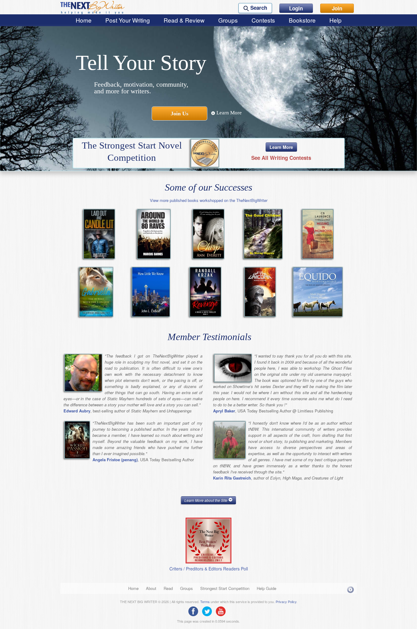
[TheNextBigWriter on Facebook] (194, 610)
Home (84, 20)
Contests (263, 20)
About (151, 588)
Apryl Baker (224, 411)
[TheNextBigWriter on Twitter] (208, 610)
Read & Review (184, 20)
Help (335, 20)
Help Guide (266, 588)
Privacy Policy (286, 601)
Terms (205, 601)
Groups (228, 20)
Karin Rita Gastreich (232, 478)
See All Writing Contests (281, 157)
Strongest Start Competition (224, 588)
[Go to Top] (350, 589)
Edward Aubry (76, 411)
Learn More (228, 113)
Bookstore (302, 20)
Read (168, 588)
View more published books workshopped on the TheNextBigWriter (208, 200)
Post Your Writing (127, 20)
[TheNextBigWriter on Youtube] (222, 610)
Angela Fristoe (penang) (115, 459)
